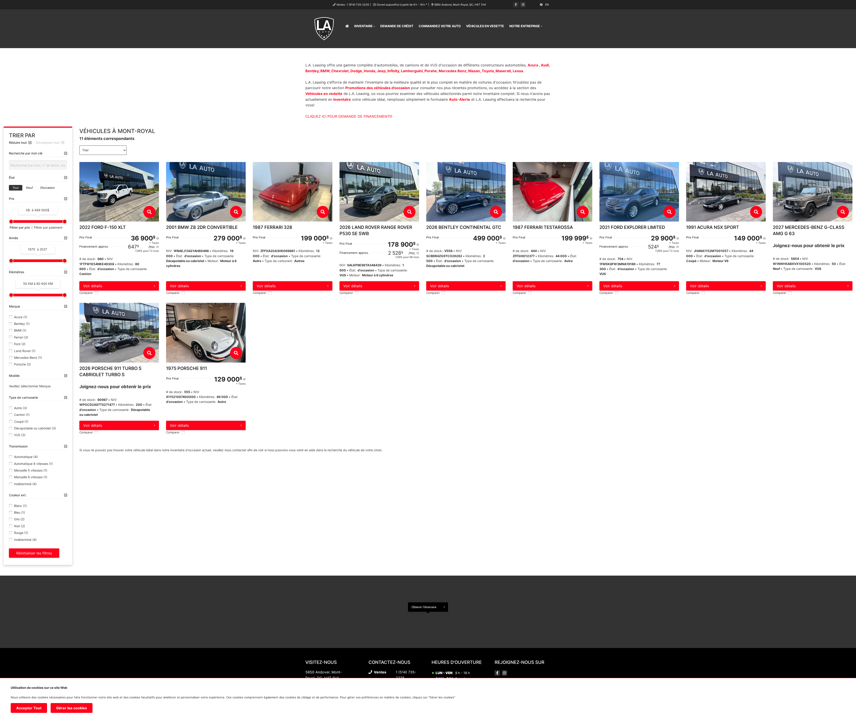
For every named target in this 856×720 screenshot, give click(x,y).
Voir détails (92, 286)
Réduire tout (18, 142)
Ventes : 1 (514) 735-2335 (352, 4)
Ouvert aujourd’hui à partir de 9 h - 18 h (401, 4)
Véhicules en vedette (485, 26)
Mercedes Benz (452, 71)
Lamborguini (412, 71)
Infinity (393, 71)
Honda (369, 71)
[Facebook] (516, 4)
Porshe (430, 71)
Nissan (474, 71)
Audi (545, 65)
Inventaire (363, 26)
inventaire (342, 99)
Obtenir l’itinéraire (424, 607)
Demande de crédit (396, 26)
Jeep (381, 71)
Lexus (518, 71)
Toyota (488, 71)
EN (547, 4)
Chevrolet (340, 71)
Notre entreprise (524, 26)
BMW (324, 71)
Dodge (356, 71)
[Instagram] (523, 4)
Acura (533, 65)
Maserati (503, 71)
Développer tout (48, 142)
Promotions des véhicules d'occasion (377, 88)
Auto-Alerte (459, 99)
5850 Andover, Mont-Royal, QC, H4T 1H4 (460, 4)
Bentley (312, 71)
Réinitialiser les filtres (34, 553)
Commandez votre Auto (440, 26)
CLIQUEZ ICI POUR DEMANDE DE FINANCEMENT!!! (348, 116)
